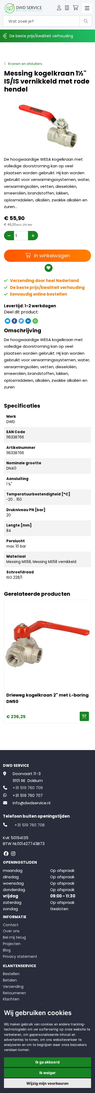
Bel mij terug (14, 937)
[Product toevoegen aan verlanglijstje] (49, 268)
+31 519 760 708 (30, 825)
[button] (59, 8)
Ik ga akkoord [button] (47, 1062)
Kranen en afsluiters (25, 63)
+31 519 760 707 (28, 795)
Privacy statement (20, 956)
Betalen (10, 980)
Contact (10, 925)
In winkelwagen (51, 255)
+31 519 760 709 (28, 787)
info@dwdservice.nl (31, 803)
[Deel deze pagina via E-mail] (7, 320)
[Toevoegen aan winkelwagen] (84, 716)
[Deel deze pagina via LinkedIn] (28, 320)
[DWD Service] (23, 8)
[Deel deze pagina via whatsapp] (35, 320)
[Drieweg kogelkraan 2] (47, 643)
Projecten (12, 943)
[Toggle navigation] (87, 8)
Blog (7, 950)
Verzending (13, 986)
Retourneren (14, 993)
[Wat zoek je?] (85, 21)
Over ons (11, 931)
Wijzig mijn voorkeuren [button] (47, 1083)
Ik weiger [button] (47, 1072)
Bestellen (11, 973)
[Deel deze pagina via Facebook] (14, 320)
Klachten (11, 999)
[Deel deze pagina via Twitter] (21, 320)
